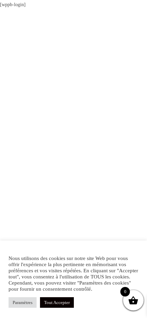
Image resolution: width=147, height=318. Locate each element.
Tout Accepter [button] (57, 302)
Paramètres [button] (22, 302)
